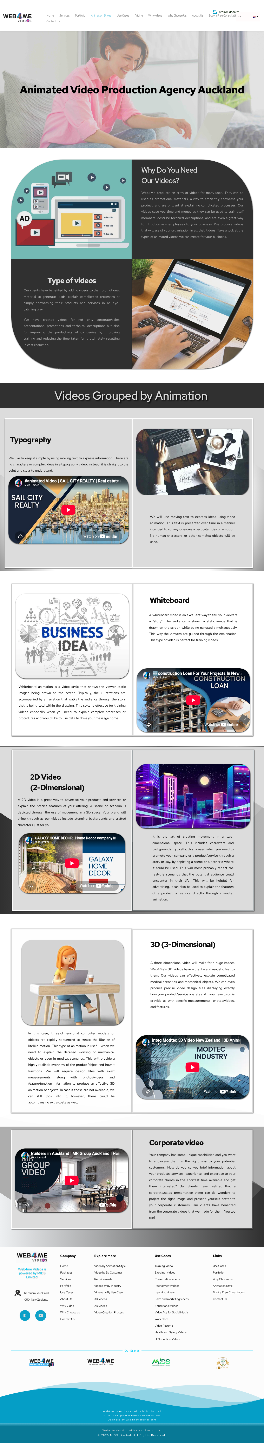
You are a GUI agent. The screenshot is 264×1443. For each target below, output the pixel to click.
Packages (66, 1272)
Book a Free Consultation (229, 1292)
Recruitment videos (167, 1286)
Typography (30, 440)
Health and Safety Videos (170, 1332)
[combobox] (248, 17)
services (115, 800)
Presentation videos (167, 1279)
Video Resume (164, 1325)
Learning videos (165, 1292)
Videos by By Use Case (108, 1292)
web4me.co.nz (149, 1430)
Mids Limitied (152, 1411)
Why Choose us (70, 1312)
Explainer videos (165, 1272)
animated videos (166, 237)
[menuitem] (51, 14)
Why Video (67, 1306)
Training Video (164, 1266)
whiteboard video (165, 615)
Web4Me (149, 193)
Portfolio (65, 1286)
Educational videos (166, 1306)
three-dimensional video (172, 963)
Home (64, 1266)
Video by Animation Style (110, 1266)
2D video (29, 800)
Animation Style (223, 1286)
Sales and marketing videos (172, 1299)
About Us (66, 1299)
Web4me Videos (30, 1269)
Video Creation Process (109, 1312)
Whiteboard (170, 600)
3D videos (100, 1299)
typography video (74, 464)
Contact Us (67, 1319)
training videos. (207, 640)
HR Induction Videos (168, 1339)
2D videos (100, 1306)
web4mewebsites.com (141, 1419)
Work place (162, 1319)
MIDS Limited (36, 1275)
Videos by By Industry (107, 1286)
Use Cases (66, 1292)
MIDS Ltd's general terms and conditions (132, 1415)
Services (65, 1279)
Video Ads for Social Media (171, 1312)
